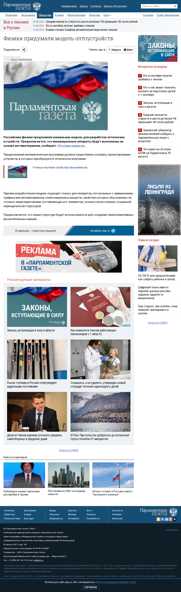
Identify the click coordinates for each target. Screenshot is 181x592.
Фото (89, 510)
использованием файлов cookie (117, 582)
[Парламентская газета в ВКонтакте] (162, 519)
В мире (59, 15)
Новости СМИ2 (69, 450)
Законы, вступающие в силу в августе (155, 104)
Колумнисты (93, 518)
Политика (11, 15)
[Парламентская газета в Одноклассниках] (170, 519)
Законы (84, 6)
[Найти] (175, 6)
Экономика (28, 15)
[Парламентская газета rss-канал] (158, 519)
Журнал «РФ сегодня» (115, 6)
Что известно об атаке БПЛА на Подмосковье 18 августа (154, 152)
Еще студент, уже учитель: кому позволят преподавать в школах (157, 309)
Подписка (95, 6)
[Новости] (114, 50)
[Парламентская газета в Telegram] (166, 519)
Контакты (117, 510)
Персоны (54, 514)
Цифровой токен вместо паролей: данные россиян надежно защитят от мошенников (154, 292)
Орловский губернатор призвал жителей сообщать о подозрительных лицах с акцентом (156, 135)
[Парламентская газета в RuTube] (174, 519)
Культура (94, 15)
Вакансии (117, 518)
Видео (52, 510)
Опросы (72, 510)
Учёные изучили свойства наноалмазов (60, 167)
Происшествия (76, 15)
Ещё (106, 15)
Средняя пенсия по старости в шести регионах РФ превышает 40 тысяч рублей (85, 21)
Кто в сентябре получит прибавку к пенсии (63, 25)
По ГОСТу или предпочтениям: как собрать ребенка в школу (157, 277)
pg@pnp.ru (38, 560)
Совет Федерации (168, 15)
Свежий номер (69, 6)
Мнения (72, 514)
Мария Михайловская (21, 59)
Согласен (90, 587)
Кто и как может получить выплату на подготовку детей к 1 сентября (157, 91)
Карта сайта (171, 530)
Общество (45, 15)
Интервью (73, 518)
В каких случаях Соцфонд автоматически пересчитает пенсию (75, 29)
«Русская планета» (71, 145)
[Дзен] (128, 50)
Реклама (116, 514)
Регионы (91, 514)
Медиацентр (56, 518)
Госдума (148, 15)
